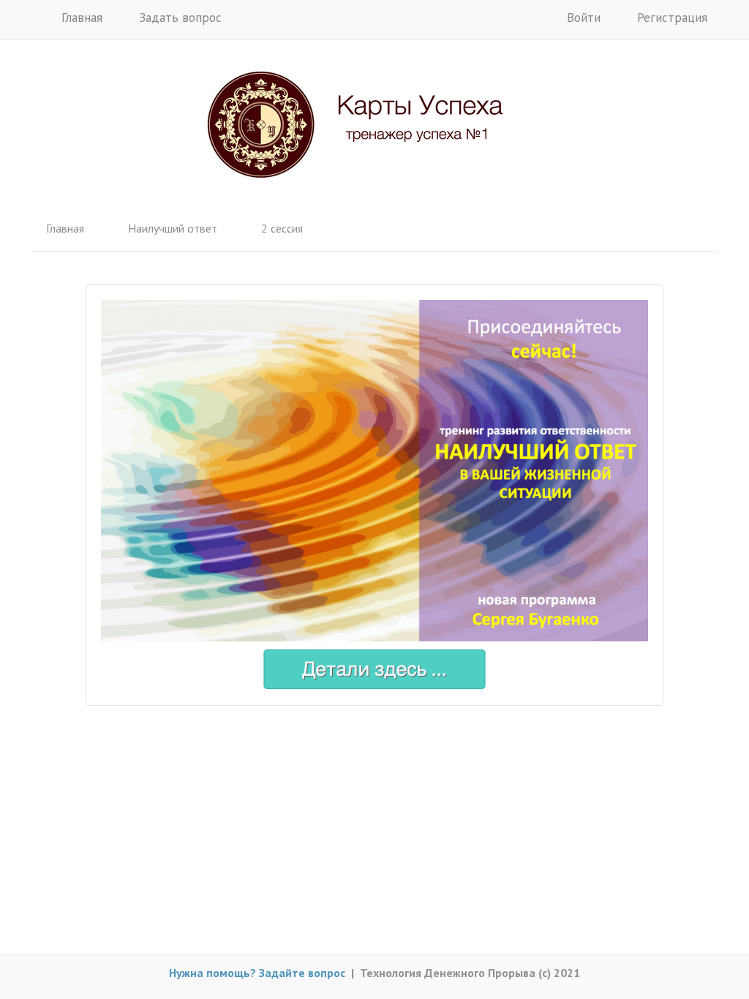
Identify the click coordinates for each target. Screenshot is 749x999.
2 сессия (282, 228)
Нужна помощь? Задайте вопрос (257, 972)
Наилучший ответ (172, 228)
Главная (80, 18)
